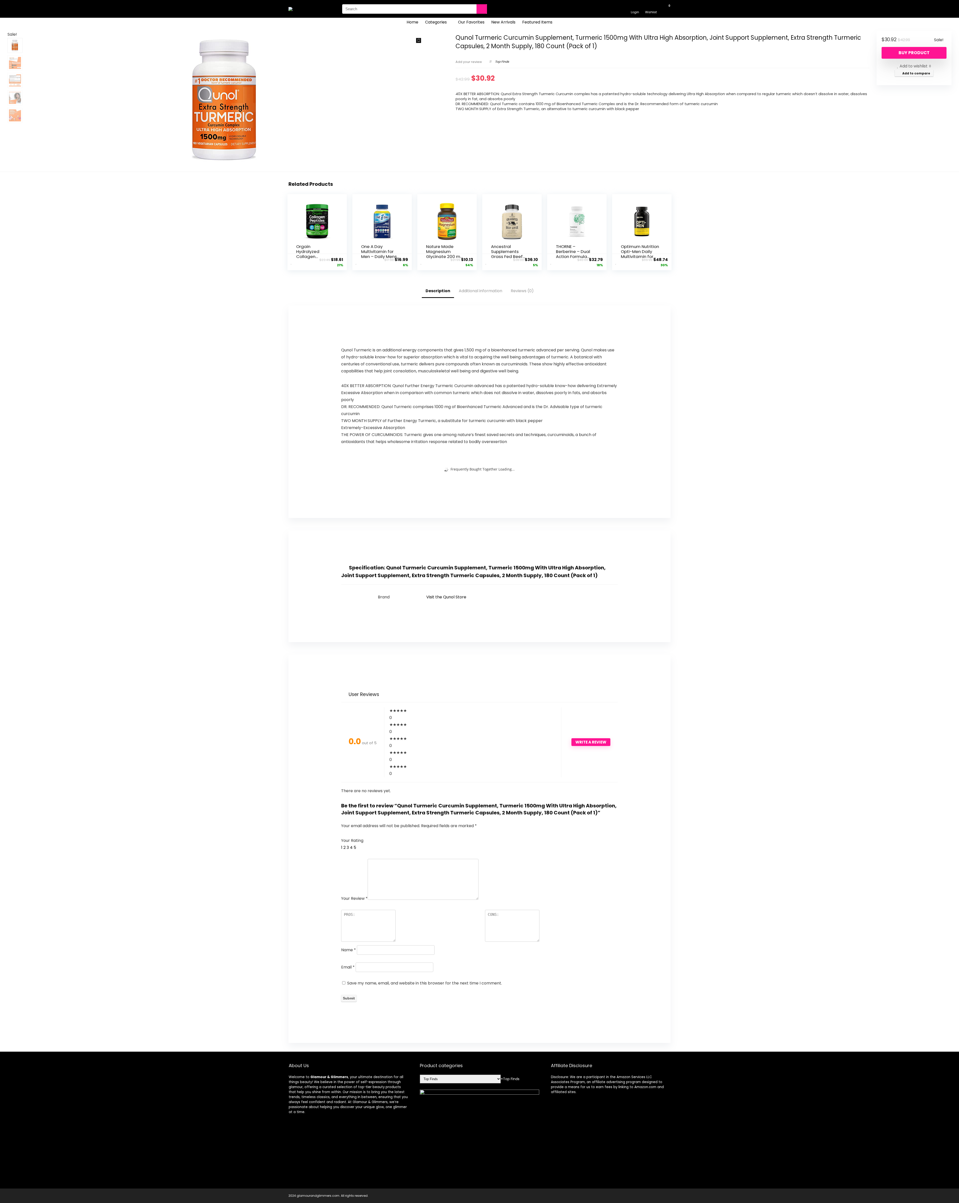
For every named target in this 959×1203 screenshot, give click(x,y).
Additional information (480, 291)
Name (348, 950)
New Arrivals (503, 22)
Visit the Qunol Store (446, 597)
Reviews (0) (522, 291)
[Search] (482, 9)
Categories (436, 22)
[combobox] (510, 1078)
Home (412, 22)
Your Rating (352, 840)
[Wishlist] (651, 6)
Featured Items (537, 22)
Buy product (914, 53)
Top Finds (502, 61)
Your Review (354, 898)
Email (348, 967)
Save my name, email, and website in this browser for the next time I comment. (424, 983)
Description (438, 291)
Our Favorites (471, 22)
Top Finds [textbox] (510, 1078)
